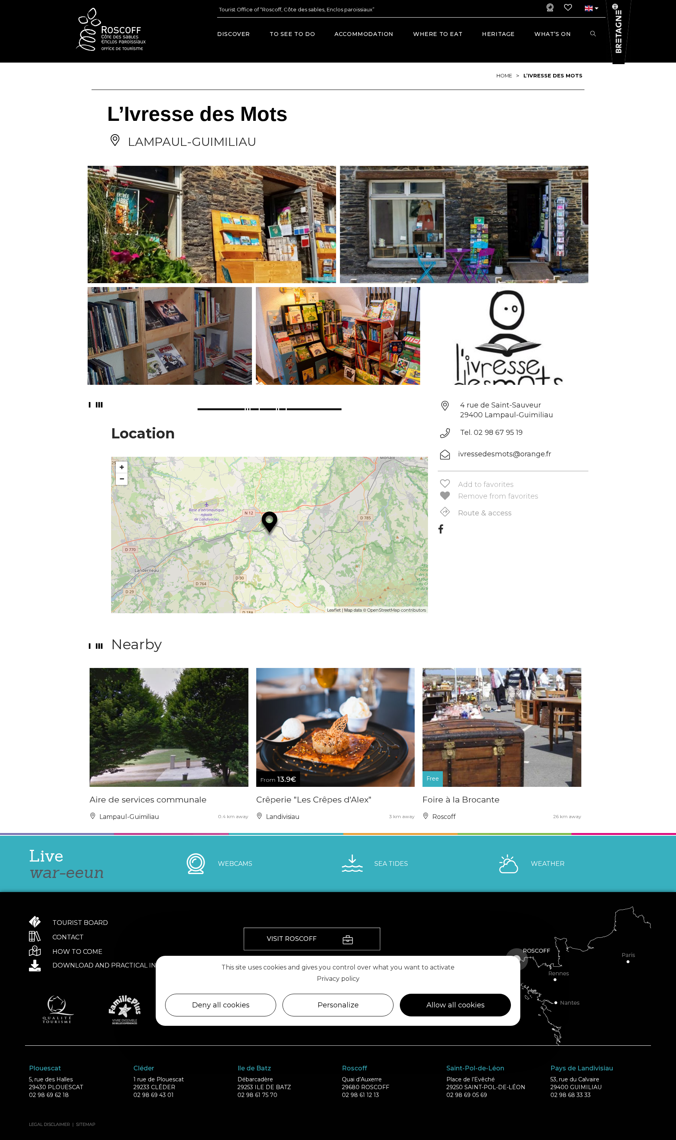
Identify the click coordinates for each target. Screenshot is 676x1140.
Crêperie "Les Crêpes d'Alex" (314, 799)
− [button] (121, 479)
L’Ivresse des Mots (553, 76)
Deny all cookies (221, 1005)
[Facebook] (441, 532)
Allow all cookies (455, 1005)
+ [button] (121, 467)
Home (504, 76)
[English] (588, 8)
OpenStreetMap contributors (396, 610)
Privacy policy (338, 978)
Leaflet (334, 610)
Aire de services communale (148, 799)
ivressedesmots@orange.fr (504, 454)
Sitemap (85, 1124)
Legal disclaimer (49, 1124)
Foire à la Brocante (461, 799)
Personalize (338, 1005)
